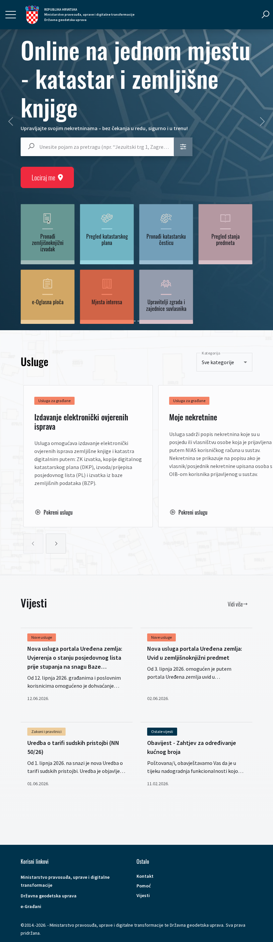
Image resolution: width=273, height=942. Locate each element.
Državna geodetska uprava (49, 896)
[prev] (10, 121)
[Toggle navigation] (10, 14)
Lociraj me (43, 177)
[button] (183, 146)
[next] (262, 121)
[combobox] (103, 146)
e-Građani (31, 906)
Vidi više (235, 604)
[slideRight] (56, 544)
